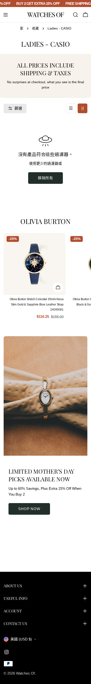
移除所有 (45, 178)
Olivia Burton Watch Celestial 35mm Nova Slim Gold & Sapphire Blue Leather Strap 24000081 (37, 304)
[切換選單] (5, 15)
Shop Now (29, 509)
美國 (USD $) (21, 639)
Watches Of (25, 673)
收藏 (35, 28)
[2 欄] (82, 108)
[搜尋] (75, 15)
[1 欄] (71, 108)
